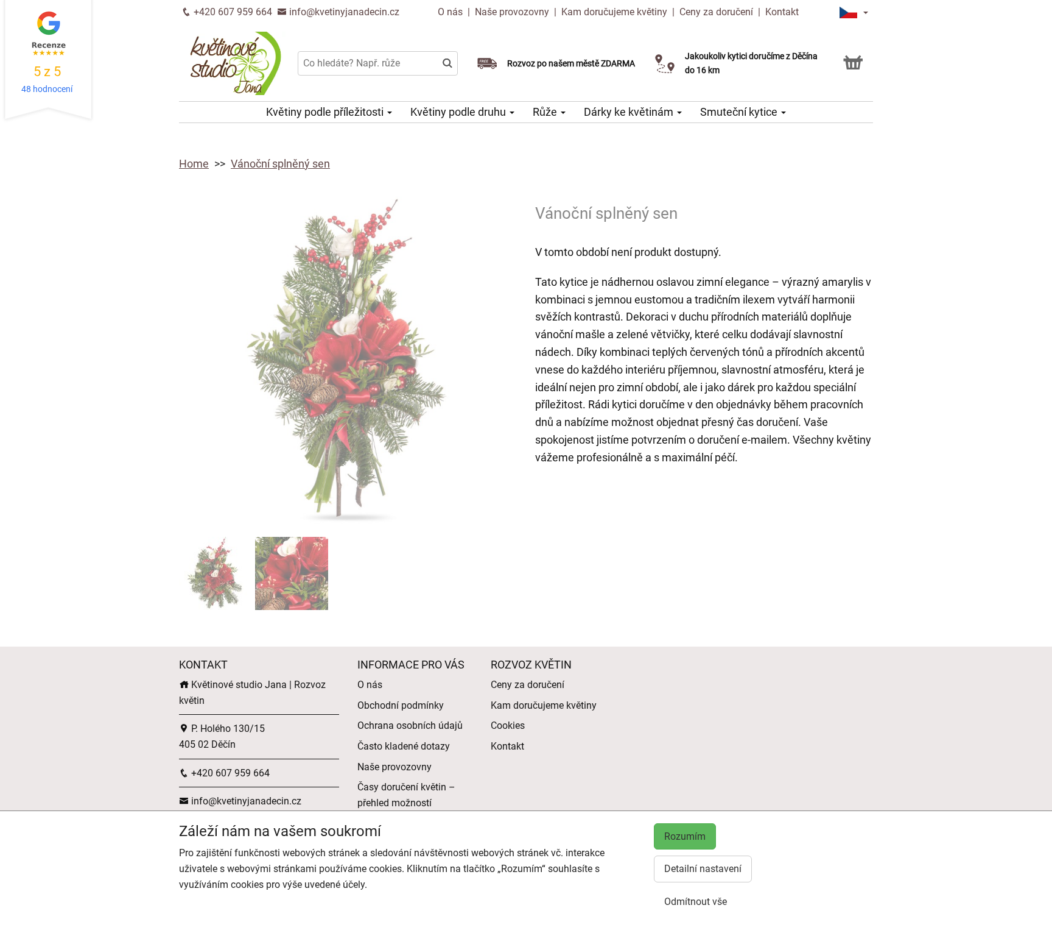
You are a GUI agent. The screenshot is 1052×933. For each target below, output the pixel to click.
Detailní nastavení (703, 868)
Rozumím (685, 836)
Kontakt (782, 12)
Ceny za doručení (716, 12)
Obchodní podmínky (400, 705)
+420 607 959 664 (231, 12)
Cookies (508, 725)
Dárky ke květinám (630, 111)
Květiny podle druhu (459, 111)
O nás (451, 12)
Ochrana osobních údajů (410, 725)
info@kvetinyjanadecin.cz (343, 12)
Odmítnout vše (695, 901)
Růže (546, 111)
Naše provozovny (513, 12)
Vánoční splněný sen (280, 163)
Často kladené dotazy (403, 746)
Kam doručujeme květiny (614, 12)
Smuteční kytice (740, 111)
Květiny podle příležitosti (326, 111)
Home (194, 163)
